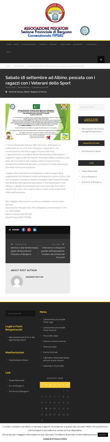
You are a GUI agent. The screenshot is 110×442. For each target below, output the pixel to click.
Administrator (24, 87)
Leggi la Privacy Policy (55, 438)
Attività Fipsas (19, 66)
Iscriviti (43, 44)
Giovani (53, 44)
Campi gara (65, 44)
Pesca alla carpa (50, 336)
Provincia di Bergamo (92, 182)
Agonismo (78, 44)
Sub (8, 52)
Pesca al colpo (50, 347)
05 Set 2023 (10, 87)
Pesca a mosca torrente (54, 341)
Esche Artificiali (50, 352)
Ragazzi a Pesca (39, 92)
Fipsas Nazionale (89, 171)
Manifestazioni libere (91, 151)
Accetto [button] (102, 435)
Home (9, 44)
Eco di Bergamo (89, 176)
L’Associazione (28, 44)
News (16, 44)
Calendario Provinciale (53, 366)
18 (46, 408)
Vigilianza (91, 44)
